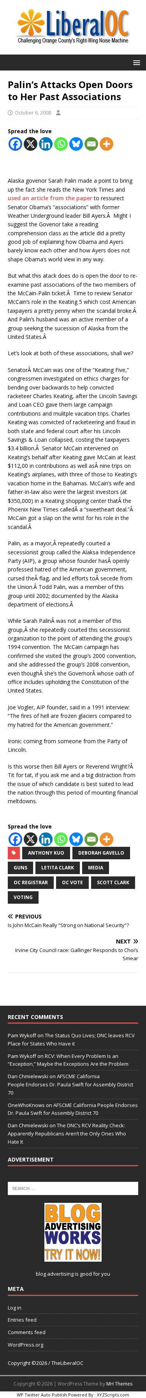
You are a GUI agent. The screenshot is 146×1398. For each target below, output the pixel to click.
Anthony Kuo (46, 853)
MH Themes (119, 1383)
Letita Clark (57, 867)
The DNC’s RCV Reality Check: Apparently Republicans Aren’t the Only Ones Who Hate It (67, 1133)
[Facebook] (15, 144)
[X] (30, 144)
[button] (135, 62)
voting (23, 897)
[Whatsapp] (61, 144)
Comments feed (27, 1332)
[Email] (91, 144)
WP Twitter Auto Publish (42, 1395)
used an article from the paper (51, 198)
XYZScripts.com (113, 1395)
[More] (106, 144)
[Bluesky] (76, 144)
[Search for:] (73, 1187)
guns (20, 867)
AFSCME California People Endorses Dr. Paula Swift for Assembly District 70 (70, 1084)
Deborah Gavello (101, 853)
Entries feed (22, 1319)
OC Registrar (31, 882)
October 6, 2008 (33, 112)
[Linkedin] (46, 144)
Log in (14, 1307)
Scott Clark (113, 882)
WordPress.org (25, 1344)
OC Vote (72, 882)
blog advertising (55, 1273)
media (95, 867)
